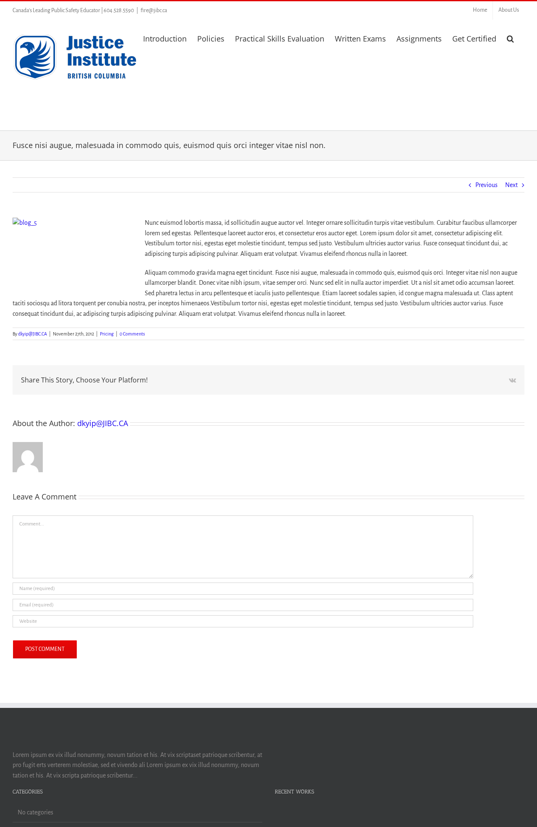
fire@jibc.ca (154, 10)
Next (511, 185)
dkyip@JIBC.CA (32, 333)
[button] (510, 37)
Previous (486, 185)
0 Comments (132, 333)
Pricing (107, 333)
